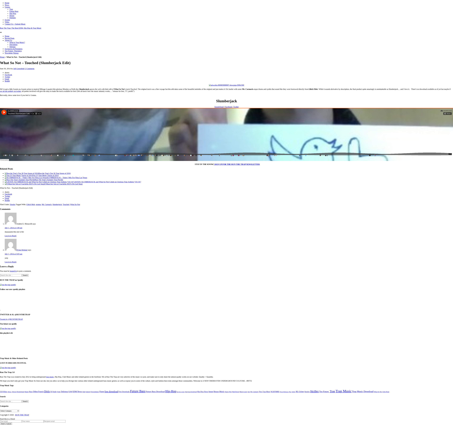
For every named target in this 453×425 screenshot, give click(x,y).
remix (293, 392)
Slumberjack (57, 204)
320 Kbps (3, 392)
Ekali (83, 392)
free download (111, 391)
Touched (66, 204)
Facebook (229, 107)
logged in (13, 271)
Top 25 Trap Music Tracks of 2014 (46, 176)
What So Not (75, 204)
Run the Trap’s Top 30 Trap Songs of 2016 (55, 173)
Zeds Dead (385, 392)
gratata (38, 204)
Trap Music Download (362, 391)
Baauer (27, 392)
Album (9, 391)
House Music (219, 391)
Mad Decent (235, 392)
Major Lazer (243, 392)
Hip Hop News (202, 392)
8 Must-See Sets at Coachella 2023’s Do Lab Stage (64, 184)
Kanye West (228, 392)
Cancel (8, 424)
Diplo (47, 391)
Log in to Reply (11, 236)
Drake (59, 392)
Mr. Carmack (47, 204)
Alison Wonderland (18, 392)
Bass (31, 392)
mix (249, 392)
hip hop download (191, 392)
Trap (332, 391)
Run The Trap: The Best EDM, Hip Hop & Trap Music (20, 28)
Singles (12, 204)
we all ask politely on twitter (10, 91)
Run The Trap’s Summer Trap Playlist (49, 180)
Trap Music (344, 391)
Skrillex (314, 391)
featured (88, 392)
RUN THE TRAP (22, 415)
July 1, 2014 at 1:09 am (13, 228)
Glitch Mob (30, 204)
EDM (70, 392)
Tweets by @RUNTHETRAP (11, 319)
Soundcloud (219, 107)
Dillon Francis (38, 392)
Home (2, 57)
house (211, 392)
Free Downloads (124, 392)
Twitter (236, 107)
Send (2, 424)
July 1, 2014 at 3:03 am (13, 254)
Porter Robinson (284, 391)
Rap (290, 391)
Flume (101, 392)
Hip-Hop (170, 391)
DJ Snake (53, 392)
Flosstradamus (95, 392)
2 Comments (29, 69)
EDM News (77, 391)
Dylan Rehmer (22, 250)
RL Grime (300, 391)
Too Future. (324, 391)
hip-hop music (181, 391)
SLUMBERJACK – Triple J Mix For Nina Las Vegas (67, 178)
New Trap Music (264, 392)
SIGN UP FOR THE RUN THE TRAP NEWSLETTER (237, 164)
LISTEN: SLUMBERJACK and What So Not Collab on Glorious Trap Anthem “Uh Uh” (107, 182)
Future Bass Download (155, 391)
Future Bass (137, 391)
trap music (50, 377)
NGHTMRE (275, 392)
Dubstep (64, 391)
